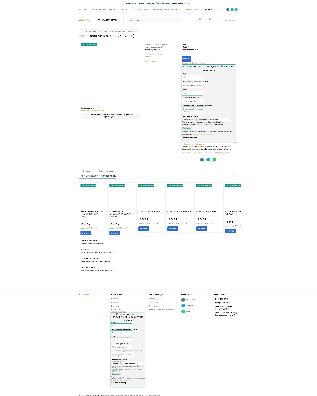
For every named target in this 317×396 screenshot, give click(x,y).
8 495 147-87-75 (212, 9)
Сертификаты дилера (141, 10)
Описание (87, 171)
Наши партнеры (117, 309)
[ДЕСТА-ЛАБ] (93, 294)
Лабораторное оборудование (95, 31)
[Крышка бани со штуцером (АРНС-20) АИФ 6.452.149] (122, 196)
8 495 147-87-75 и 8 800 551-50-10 (197, 153)
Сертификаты (154, 306)
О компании (83, 10)
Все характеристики (153, 54)
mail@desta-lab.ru (222, 153)
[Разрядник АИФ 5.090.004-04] (151, 196)
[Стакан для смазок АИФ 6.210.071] (238, 196)
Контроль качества (117, 31)
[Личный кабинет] (189, 20)
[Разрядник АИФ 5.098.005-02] (180, 196)
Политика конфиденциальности (165, 10)
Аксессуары (132, 31)
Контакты (113, 10)
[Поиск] (179, 20)
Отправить (187, 128)
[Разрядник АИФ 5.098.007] (209, 196)
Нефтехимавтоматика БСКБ (92, 110)
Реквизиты (125, 10)
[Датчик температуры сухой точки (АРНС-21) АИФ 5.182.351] (93, 196)
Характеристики (106, 171)
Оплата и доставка (98, 10)
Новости (114, 302)
